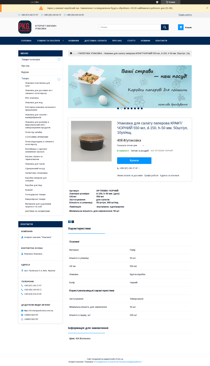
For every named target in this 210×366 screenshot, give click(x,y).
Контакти (161, 41)
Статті (131, 41)
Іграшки (29, 190)
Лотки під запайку (33, 132)
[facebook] (69, 222)
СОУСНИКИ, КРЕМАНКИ (36, 137)
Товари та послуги (48, 41)
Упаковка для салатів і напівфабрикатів (36, 116)
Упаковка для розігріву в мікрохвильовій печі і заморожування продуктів (37, 125)
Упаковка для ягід (34, 102)
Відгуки (25, 72)
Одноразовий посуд (35, 168)
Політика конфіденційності (130, 362)
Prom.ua (119, 359)
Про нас (117, 41)
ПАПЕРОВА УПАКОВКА (90, 53)
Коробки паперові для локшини (36, 179)
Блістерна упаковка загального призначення (40, 108)
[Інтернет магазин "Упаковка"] (24, 33)
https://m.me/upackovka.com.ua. (38, 310)
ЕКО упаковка (32, 98)
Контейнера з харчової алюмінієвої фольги (36, 150)
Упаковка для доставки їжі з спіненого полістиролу (38, 91)
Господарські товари (35, 194)
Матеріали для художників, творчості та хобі (38, 205)
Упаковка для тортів (35, 164)
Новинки (73, 41)
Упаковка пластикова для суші (37, 84)
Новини (145, 41)
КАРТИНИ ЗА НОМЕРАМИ (37, 211)
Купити (134, 160)
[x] (72, 222)
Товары (25, 78)
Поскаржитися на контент (106, 362)
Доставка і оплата (95, 41)
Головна (26, 41)
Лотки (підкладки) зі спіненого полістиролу (39, 142)
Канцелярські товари (35, 199)
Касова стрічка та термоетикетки (33, 157)
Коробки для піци (33, 185)
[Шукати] (165, 27)
